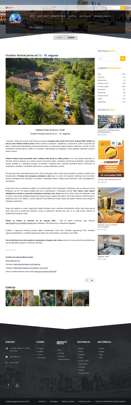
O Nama (40, 348)
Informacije (111, 92)
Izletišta (81, 348)
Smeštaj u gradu (111, 86)
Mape (101, 355)
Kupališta (82, 355)
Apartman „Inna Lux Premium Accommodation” (107, 226)
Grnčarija (61, 353)
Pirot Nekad (42, 358)
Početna (42, 401)
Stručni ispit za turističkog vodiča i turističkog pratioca (109, 131)
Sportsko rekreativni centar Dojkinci (110, 401)
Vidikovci (81, 370)
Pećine (81, 358)
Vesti (31, 16)
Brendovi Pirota (102, 16)
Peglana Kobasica (64, 359)
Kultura (111, 99)
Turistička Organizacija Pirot (15, 401)
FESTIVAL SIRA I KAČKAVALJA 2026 (109, 179)
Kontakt (40, 351)
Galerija (101, 351)
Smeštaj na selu (111, 83)
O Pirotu (40, 355)
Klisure (81, 351)
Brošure (101, 348)
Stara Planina (83, 364)
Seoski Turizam (84, 361)
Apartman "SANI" (103, 257)
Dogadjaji (53, 401)
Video (101, 358)
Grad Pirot (42, 16)
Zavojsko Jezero (84, 373)
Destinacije (85, 16)
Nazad (59, 37)
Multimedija (36, 28)
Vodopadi (82, 367)
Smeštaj (72, 16)
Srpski (10, 8)
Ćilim (59, 350)
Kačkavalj (61, 356)
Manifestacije (58, 16)
